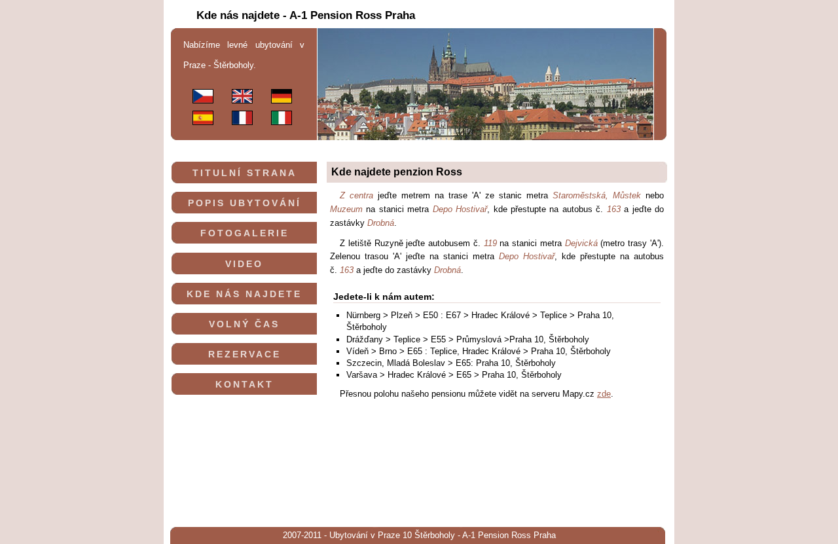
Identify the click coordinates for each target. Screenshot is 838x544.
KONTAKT (244, 384)
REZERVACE (244, 354)
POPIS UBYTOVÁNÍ (244, 203)
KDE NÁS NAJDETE (244, 294)
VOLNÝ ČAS (244, 324)
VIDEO (244, 264)
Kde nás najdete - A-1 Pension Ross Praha (305, 15)
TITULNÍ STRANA (244, 173)
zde (604, 394)
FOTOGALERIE (244, 233)
